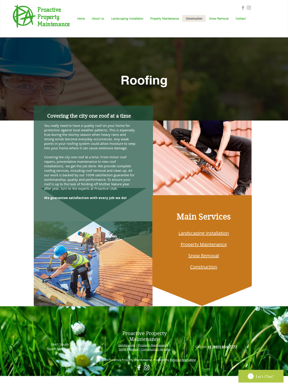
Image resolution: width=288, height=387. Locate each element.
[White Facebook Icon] (138, 367)
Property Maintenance (153, 345)
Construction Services (155, 349)
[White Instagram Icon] (146, 367)
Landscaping (126, 345)
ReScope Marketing (183, 360)
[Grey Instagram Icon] (249, 7)
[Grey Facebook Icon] (243, 7)
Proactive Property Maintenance (144, 336)
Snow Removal (128, 349)
